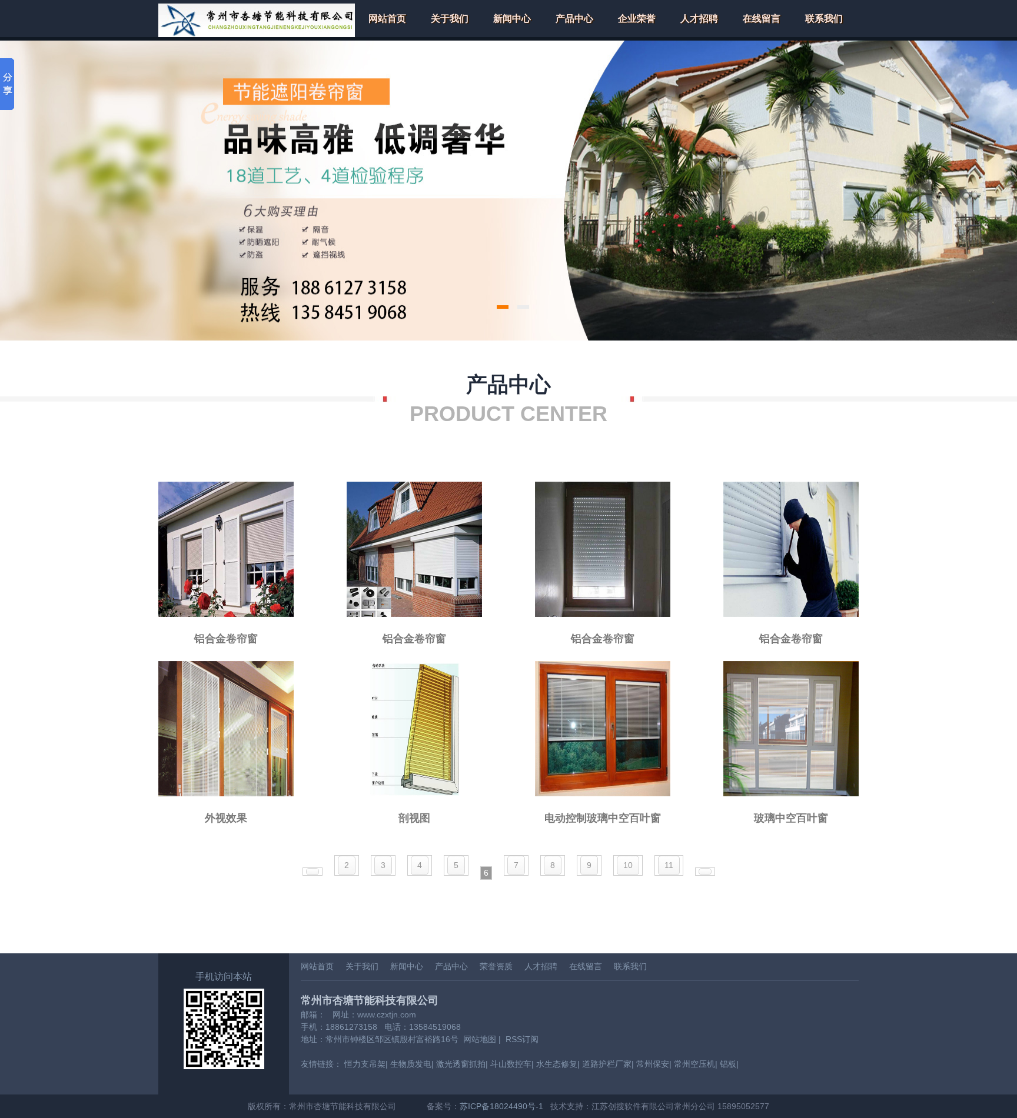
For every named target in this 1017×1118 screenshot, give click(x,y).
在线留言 (761, 19)
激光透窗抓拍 (461, 1064)
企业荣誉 (637, 19)
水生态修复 (556, 1064)
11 (668, 865)
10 (628, 865)
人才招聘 (699, 19)
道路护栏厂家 (607, 1064)
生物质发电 (410, 1064)
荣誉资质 (496, 966)
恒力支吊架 (364, 1064)
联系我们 (824, 19)
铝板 (728, 1064)
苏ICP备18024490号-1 (501, 1106)
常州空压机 (694, 1064)
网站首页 (387, 19)
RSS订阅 (522, 1039)
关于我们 (449, 19)
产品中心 (574, 19)
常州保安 (652, 1064)
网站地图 (479, 1039)
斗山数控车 (510, 1064)
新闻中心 (512, 19)
